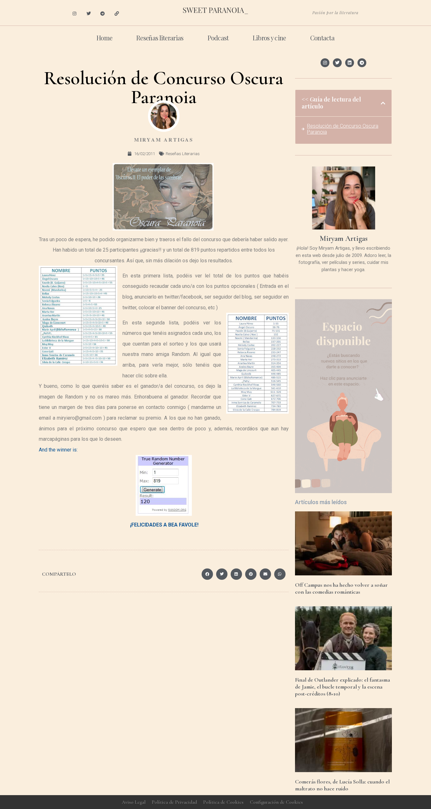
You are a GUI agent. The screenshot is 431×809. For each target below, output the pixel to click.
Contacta (322, 37)
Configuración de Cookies (276, 802)
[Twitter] (88, 14)
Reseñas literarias (159, 37)
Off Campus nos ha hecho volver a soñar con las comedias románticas (341, 588)
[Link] (117, 14)
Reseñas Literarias (183, 153)
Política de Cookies (223, 802)
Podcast (218, 37)
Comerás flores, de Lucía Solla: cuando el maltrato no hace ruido (342, 785)
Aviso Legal (133, 802)
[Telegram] (103, 14)
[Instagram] (74, 14)
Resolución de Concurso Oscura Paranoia (342, 129)
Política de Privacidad (174, 802)
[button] (207, 574)
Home (104, 37)
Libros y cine (269, 37)
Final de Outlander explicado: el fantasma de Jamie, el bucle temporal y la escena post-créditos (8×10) (342, 686)
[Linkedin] (349, 62)
